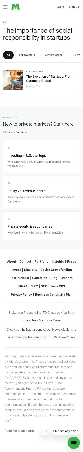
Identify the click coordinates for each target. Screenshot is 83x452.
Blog (53, 278)
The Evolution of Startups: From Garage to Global (49, 78)
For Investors (27, 55)
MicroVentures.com (18, 356)
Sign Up (74, 6)
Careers (67, 278)
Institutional (20, 278)
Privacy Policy (21, 294)
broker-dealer (61, 329)
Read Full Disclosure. (20, 431)
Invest (16, 270)
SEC (44, 286)
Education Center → (15, 132)
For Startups (34, 71)
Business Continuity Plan (53, 294)
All (8, 55)
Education (39, 278)
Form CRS (57, 286)
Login (60, 6)
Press (71, 261)
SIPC (34, 286)
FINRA (22, 286)
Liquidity (30, 270)
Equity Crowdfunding (56, 270)
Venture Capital (54, 55)
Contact (25, 261)
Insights (58, 261)
